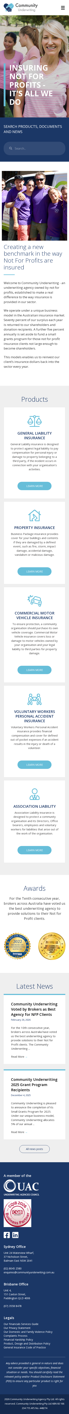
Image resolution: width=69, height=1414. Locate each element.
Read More (19, 1056)
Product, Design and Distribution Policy (27, 1343)
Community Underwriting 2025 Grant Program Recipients (34, 1084)
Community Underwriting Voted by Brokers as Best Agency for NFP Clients (34, 1009)
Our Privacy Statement (17, 1328)
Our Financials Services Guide (21, 1324)
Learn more (34, 486)
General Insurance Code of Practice (25, 1347)
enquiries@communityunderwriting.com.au (29, 1272)
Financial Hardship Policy (18, 1339)
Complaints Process (15, 1335)
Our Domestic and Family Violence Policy (28, 1332)
